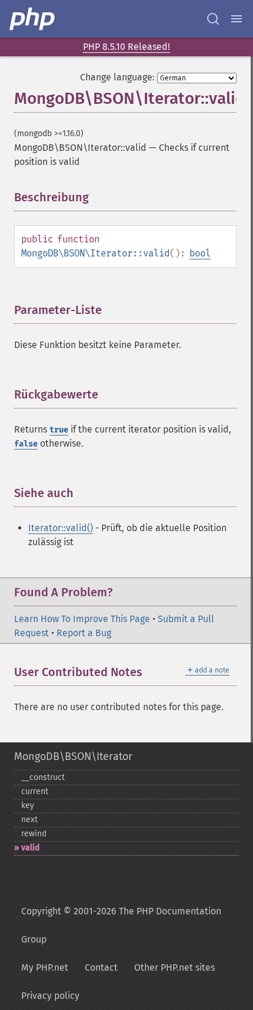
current (34, 791)
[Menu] (236, 19)
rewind (33, 834)
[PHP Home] (32, 19)
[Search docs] (213, 19)
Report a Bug (83, 633)
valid (30, 848)
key (27, 805)
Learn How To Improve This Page (82, 618)
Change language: (117, 77)
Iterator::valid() (60, 527)
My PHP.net (44, 967)
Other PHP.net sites (174, 967)
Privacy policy (50, 995)
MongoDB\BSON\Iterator (73, 756)
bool (200, 253)
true (58, 430)
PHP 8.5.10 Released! (126, 46)
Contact (101, 967)
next (29, 820)
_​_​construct (43, 777)
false (26, 444)
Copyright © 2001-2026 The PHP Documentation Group (121, 925)
